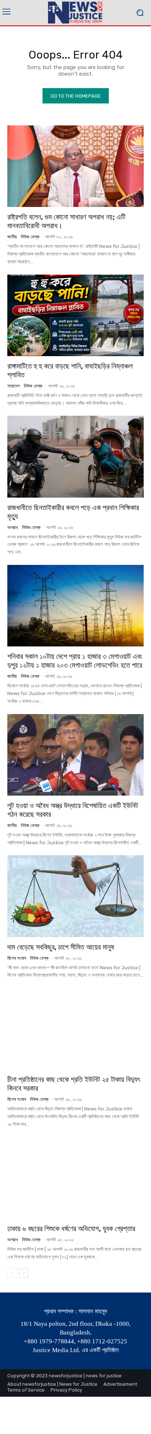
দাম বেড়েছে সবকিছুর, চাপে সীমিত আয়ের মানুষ (60, 947)
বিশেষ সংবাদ (16, 958)
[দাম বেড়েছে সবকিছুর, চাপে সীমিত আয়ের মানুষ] (75, 896)
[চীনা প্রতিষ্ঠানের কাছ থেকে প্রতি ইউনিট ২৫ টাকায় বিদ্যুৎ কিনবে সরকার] (75, 1028)
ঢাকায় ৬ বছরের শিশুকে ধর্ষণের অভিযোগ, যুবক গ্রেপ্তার (71, 1228)
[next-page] (23, 1273)
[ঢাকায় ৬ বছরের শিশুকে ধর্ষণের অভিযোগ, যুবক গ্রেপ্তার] (75, 1178)
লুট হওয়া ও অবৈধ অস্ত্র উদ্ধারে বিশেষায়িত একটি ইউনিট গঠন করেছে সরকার (72, 810)
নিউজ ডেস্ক (30, 236)
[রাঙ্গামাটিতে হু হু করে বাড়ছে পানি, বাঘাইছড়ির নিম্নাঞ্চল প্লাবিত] (75, 315)
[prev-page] (11, 1273)
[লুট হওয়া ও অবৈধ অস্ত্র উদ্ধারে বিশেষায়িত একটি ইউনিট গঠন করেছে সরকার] (75, 755)
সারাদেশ (13, 386)
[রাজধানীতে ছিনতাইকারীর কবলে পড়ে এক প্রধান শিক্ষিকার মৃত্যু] (75, 456)
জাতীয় (12, 236)
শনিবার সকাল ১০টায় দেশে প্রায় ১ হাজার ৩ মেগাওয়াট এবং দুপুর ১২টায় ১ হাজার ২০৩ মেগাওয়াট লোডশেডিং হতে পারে (74, 660)
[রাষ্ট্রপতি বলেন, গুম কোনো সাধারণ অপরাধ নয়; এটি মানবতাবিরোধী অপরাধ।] (75, 166)
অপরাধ (12, 527)
